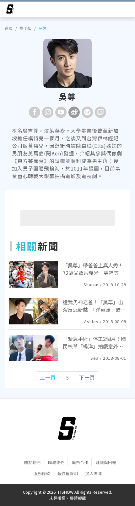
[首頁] (67, 428)
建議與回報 (106, 462)
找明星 (25, 28)
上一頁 (48, 377)
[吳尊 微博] (74, 112)
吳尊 (42, 28)
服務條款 (42, 473)
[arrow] (10, 10)
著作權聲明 (67, 473)
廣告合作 (80, 462)
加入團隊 (93, 473)
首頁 (9, 28)
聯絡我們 (56, 462)
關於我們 (32, 462)
